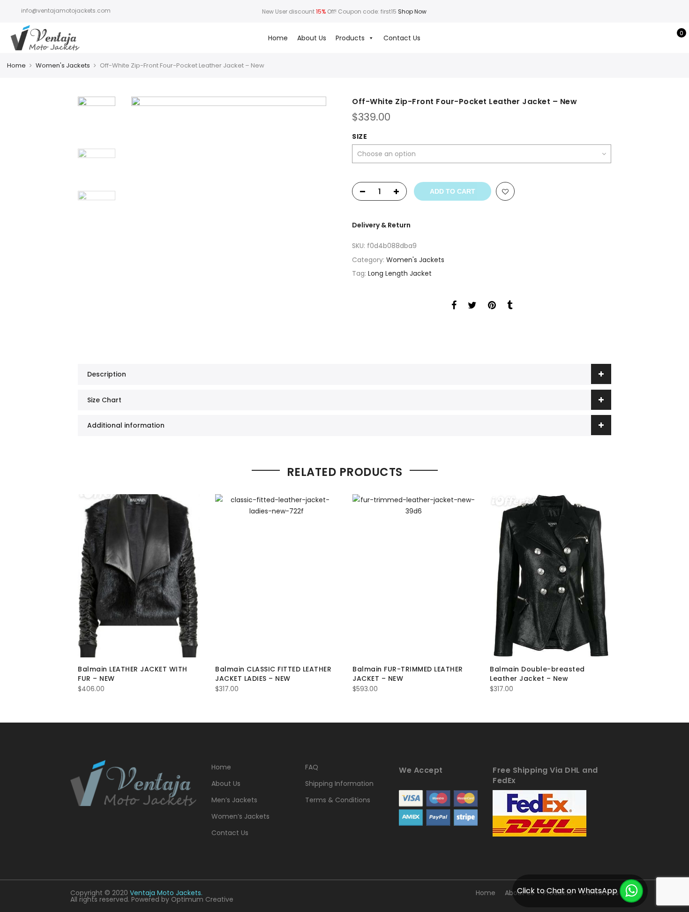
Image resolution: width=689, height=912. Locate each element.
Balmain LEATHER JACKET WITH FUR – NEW (132, 673)
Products (350, 38)
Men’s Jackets (234, 800)
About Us (311, 38)
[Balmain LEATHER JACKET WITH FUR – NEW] (139, 575)
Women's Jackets (63, 65)
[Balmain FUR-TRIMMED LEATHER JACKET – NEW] (413, 575)
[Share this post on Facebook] (454, 307)
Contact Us (401, 38)
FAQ (311, 767)
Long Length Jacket (400, 273)
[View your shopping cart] (674, 38)
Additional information (126, 425)
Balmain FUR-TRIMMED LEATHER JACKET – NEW (407, 673)
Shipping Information (339, 783)
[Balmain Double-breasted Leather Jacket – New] (551, 575)
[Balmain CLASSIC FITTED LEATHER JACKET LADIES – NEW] (276, 575)
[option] (228, 218)
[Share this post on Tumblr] (509, 307)
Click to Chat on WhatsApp (567, 890)
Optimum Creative (202, 899)
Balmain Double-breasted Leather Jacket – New (537, 673)
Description (106, 374)
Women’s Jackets (240, 816)
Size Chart (104, 400)
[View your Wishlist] (660, 38)
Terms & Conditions (337, 800)
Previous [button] (143, 218)
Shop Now (412, 11)
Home (278, 38)
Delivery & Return (381, 225)
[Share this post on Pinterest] (492, 307)
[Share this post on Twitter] (472, 307)
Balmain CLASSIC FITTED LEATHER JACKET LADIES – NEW (273, 673)
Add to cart (452, 191)
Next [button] (321, 218)
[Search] (631, 38)
